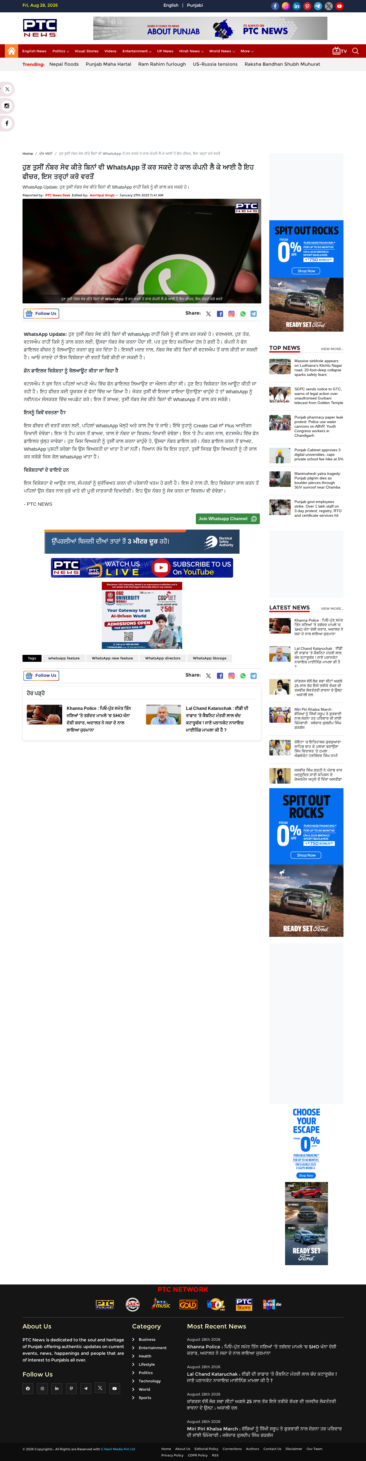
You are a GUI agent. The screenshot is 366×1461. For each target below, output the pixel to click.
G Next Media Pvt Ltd (118, 1449)
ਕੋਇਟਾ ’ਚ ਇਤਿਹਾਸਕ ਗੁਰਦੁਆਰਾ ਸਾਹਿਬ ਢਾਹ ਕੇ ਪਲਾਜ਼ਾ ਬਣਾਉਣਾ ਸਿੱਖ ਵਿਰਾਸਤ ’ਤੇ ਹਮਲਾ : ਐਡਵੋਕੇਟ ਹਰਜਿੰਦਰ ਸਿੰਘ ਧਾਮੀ (317, 749)
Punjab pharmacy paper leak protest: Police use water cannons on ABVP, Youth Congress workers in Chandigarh (318, 426)
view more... (332, 349)
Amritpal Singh (102, 195)
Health (145, 1356)
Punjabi (195, 5)
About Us (182, 1449)
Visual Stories (87, 51)
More (245, 51)
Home (28, 153)
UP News (165, 51)
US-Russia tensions (215, 64)
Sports (145, 1397)
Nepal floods (64, 64)
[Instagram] (231, 314)
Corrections (232, 1449)
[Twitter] (208, 315)
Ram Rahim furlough (162, 64)
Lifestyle (147, 1364)
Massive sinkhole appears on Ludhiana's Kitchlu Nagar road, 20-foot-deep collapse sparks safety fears (318, 368)
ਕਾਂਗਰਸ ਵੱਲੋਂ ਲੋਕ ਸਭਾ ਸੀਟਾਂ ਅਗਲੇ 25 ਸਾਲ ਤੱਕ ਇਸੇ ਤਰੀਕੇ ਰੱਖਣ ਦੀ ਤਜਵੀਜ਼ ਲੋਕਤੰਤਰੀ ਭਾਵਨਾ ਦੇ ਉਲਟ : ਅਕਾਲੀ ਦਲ (318, 688)
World (144, 1389)
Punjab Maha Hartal (108, 64)
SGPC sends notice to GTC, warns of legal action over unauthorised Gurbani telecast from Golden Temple (318, 396)
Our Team (314, 1449)
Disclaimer (294, 1449)
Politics (59, 51)
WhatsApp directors (163, 658)
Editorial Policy (206, 1449)
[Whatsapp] (243, 314)
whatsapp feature (64, 658)
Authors (252, 1449)
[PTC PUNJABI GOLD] (188, 1304)
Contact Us (272, 1449)
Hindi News (189, 51)
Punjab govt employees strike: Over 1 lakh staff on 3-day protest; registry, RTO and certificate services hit (318, 508)
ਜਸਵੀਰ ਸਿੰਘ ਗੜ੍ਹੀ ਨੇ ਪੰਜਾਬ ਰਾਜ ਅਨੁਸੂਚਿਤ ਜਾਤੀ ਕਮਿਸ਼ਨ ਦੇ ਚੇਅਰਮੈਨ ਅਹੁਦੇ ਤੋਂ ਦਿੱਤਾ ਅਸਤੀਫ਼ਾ (318, 774)
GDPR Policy (198, 1455)
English (170, 5)
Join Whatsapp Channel (223, 518)
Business (147, 1339)
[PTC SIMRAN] (244, 1304)
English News (34, 51)
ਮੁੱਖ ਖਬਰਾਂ (46, 153)
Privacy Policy (172, 1455)
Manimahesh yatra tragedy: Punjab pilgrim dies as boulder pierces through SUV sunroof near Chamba (317, 480)
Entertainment (135, 51)
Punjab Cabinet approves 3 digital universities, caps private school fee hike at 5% (318, 454)
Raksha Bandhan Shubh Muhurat (282, 64)
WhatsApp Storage (209, 658)
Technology (150, 1381)
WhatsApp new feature (112, 658)
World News (220, 51)
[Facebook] (220, 314)
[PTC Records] (132, 1304)
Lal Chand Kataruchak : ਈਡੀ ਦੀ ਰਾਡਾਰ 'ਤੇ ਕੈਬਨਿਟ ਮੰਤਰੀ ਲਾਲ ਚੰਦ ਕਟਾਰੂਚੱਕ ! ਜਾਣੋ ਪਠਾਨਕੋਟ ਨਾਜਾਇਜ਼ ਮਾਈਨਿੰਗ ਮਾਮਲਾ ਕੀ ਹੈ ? (318, 657)
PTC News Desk (57, 195)
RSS (215, 1455)
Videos (110, 51)
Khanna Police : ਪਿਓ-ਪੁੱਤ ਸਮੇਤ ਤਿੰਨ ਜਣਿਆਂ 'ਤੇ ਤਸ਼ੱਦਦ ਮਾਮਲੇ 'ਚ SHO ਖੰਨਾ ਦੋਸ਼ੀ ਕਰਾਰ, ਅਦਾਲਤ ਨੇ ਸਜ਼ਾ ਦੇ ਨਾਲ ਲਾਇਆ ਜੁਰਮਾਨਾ (318, 627)
